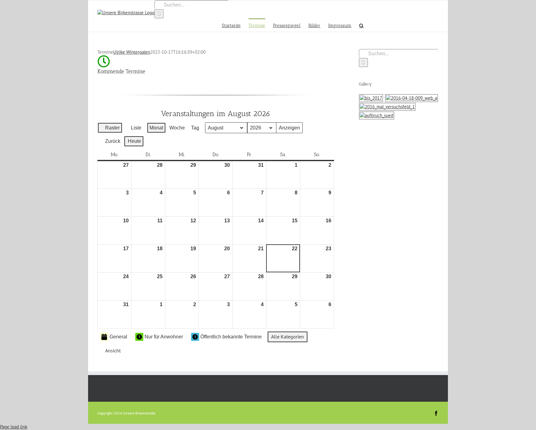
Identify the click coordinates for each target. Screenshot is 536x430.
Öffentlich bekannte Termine (231, 336)
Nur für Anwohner (164, 336)
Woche (177, 127)
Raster (110, 129)
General (118, 336)
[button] (361, 25)
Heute (134, 141)
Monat (156, 127)
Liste (134, 129)
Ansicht (111, 351)
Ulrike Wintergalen (131, 52)
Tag (195, 127)
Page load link (13, 427)
